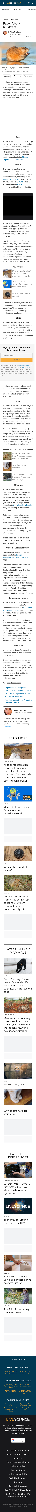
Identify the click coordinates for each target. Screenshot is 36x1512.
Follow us (18, 76)
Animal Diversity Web (11, 179)
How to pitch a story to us (18, 1490)
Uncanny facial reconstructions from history (25, 1391)
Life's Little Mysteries (11, 1371)
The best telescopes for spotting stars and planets (11, 1409)
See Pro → (20, 3)
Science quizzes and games (11, 1404)
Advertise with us (18, 1474)
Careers (18, 1482)
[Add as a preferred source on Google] (18, 1440)
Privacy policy (18, 1466)
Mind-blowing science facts (25, 1408)
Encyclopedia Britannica (22, 505)
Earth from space (25, 1371)
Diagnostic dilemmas (11, 1374)
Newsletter (29, 76)
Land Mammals (15, 19)
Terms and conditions (18, 1462)
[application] (18, 204)
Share (8, 76)
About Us (18, 1458)
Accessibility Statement (18, 1450)
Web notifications (18, 1478)
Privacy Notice (26, 367)
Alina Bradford (15, 32)
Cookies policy (18, 1470)
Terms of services (24, 365)
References (28, 36)
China (19, 184)
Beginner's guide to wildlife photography (25, 1404)
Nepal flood (17, 9)
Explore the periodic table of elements (10, 1390)
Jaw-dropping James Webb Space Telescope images (11, 1386)
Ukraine (20, 182)
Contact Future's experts (18, 1454)
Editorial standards (18, 1486)
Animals (5, 19)
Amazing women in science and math (25, 1385)
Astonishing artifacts (25, 1374)
